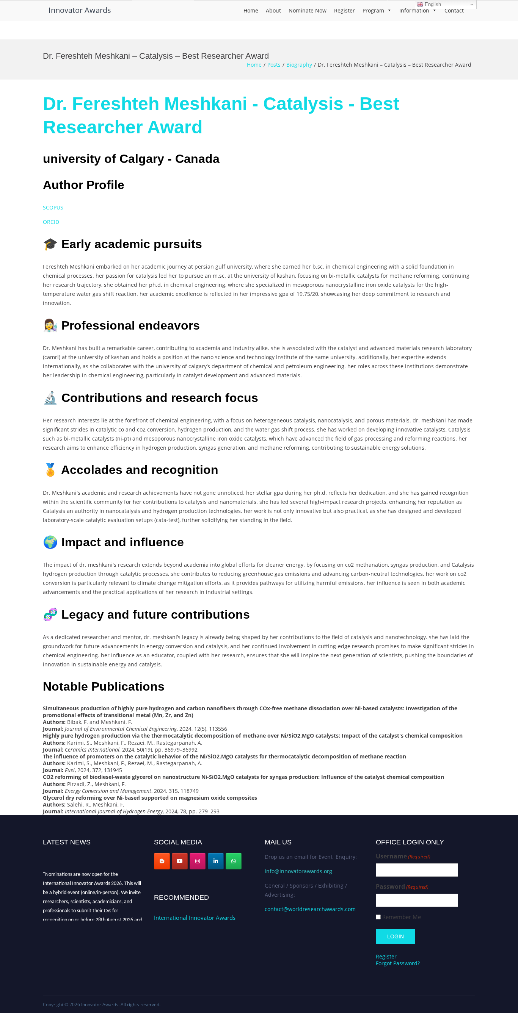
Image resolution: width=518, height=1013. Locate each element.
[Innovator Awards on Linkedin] (216, 861)
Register (344, 10)
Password (402, 887)
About (273, 10)
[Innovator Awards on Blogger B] (162, 861)
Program (373, 10)
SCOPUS (53, 207)
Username (403, 856)
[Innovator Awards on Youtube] (180, 861)
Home (250, 10)
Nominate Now (307, 10)
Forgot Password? (398, 963)
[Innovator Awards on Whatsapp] (234, 861)
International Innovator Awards (194, 917)
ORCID (51, 221)
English (432, 4)
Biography (299, 64)
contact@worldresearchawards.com (310, 909)
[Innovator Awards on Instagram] (198, 861)
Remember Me (401, 917)
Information (414, 10)
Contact (454, 10)
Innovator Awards (80, 10)
